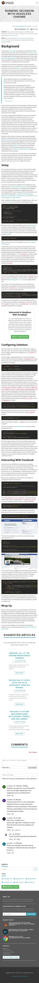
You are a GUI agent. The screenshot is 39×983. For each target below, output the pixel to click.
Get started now (20, 337)
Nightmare (4, 140)
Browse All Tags (11, 887)
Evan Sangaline (20, 26)
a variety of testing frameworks (21, 149)
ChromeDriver (33, 225)
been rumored (11, 51)
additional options (21, 426)
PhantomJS (18, 68)
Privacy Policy (14, 976)
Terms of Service (23, 976)
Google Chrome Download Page (19, 186)
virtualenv (10, 202)
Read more (20, 652)
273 (36, 29)
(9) (32, 878)
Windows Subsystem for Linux (15, 279)
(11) (8, 878)
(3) (31, 882)
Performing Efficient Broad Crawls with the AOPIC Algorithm (21, 930)
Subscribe (31, 914)
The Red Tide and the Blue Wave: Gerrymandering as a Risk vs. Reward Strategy (22, 924)
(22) (19, 882)
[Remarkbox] (19, 806)
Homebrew (8, 234)
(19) (8, 882)
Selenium (12, 140)
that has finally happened (8, 58)
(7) (20, 878)
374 (28, 29)
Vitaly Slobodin (9, 101)
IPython (21, 349)
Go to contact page (11, 957)
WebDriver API (16, 145)
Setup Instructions (13, 35)
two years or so (31, 53)
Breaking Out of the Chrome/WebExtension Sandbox (20, 655)
